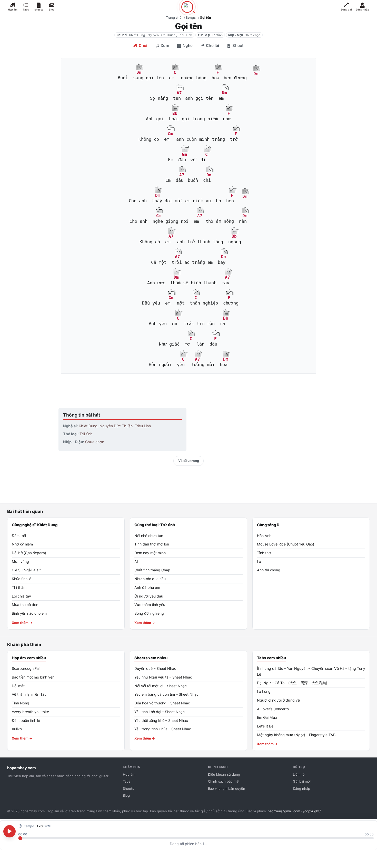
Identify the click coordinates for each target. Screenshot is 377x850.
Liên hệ (299, 774)
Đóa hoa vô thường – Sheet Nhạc (162, 703)
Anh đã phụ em (147, 587)
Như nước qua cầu (150, 578)
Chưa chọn (252, 35)
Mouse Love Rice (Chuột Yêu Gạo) (285, 544)
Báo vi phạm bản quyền (226, 788)
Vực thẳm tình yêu (149, 604)
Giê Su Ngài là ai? (26, 570)
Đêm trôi (19, 535)
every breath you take (30, 712)
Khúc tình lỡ (21, 578)
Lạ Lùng (264, 691)
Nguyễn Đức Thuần (161, 35)
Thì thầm (19, 587)
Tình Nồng (20, 703)
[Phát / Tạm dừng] (9, 831)
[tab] (140, 46)
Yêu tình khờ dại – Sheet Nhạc (159, 712)
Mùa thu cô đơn (25, 604)
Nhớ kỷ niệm (22, 544)
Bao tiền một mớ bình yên (33, 677)
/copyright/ (312, 811)
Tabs (126, 781)
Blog (126, 795)
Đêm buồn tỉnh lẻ (26, 720)
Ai (136, 561)
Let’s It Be (265, 726)
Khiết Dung (137, 35)
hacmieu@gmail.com (284, 811)
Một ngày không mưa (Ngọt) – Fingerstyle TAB (296, 735)
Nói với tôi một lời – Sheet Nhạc (160, 686)
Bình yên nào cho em (29, 613)
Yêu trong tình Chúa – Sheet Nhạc (162, 729)
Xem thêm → (22, 623)
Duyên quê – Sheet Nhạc (155, 668)
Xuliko (17, 729)
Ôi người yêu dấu (148, 596)
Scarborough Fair (26, 668)
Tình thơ (264, 553)
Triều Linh (185, 35)
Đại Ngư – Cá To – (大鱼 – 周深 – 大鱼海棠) (292, 683)
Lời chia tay (21, 596)
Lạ (259, 561)
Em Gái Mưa (267, 717)
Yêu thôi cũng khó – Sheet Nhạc (161, 720)
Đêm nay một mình (150, 553)
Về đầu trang (188, 461)
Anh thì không (268, 570)
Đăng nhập (301, 788)
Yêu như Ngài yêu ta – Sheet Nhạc (163, 677)
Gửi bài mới (302, 781)
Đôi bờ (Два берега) (29, 553)
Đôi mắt (18, 686)
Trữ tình (217, 35)
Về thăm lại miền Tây (29, 694)
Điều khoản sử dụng (224, 774)
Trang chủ (174, 17)
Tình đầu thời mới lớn (151, 544)
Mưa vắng (20, 561)
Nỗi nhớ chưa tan (148, 535)
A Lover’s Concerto (273, 709)
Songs (191, 17)
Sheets (128, 788)
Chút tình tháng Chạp (152, 570)
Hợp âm (129, 774)
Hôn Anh (264, 535)
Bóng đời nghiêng (149, 613)
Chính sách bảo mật (224, 781)
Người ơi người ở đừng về (278, 700)
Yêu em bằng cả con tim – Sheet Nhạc (166, 694)
